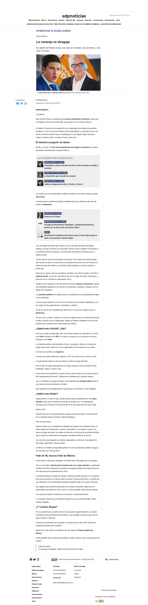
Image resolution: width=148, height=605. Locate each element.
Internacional (52, 20)
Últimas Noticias (34, 20)
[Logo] (74, 16)
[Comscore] (111, 559)
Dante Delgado (41, 36)
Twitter (76, 574)
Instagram (77, 577)
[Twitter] (22, 103)
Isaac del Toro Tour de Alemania (59, 24)
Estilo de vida (70, 20)
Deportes (80, 20)
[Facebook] (18, 103)
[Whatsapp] (26, 103)
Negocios (88, 20)
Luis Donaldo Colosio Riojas (80, 515)
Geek (118, 20)
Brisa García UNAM (35, 24)
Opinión (61, 20)
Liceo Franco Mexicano (110, 24)
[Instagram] (38, 559)
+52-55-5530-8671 (59, 574)
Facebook (77, 570)
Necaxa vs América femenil (87, 24)
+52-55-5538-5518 (59, 570)
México (43, 20)
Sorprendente (98, 20)
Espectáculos (110, 20)
